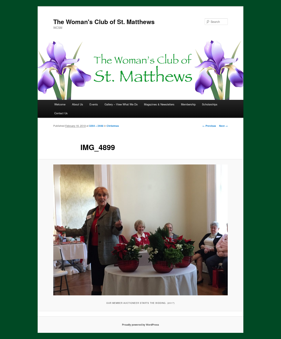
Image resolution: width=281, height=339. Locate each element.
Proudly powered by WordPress (140, 324)
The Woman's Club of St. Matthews (104, 21)
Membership (188, 104)
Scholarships (209, 104)
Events (93, 104)
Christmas (113, 126)
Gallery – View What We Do (121, 104)
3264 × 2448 (96, 126)
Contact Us (61, 113)
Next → (223, 126)
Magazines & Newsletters (159, 104)
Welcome (59, 104)
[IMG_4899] (140, 229)
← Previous (209, 126)
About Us (77, 104)
